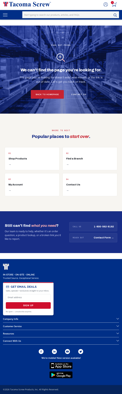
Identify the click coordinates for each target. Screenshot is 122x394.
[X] (80, 351)
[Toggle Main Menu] (5, 15)
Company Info (10, 318)
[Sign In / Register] (105, 5)
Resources (8, 333)
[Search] (116, 15)
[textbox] (70, 14)
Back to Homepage (47, 94)
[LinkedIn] (54, 351)
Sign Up (28, 305)
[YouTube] (67, 351)
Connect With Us (12, 340)
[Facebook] (41, 351)
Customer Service (12, 326)
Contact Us (78, 94)
